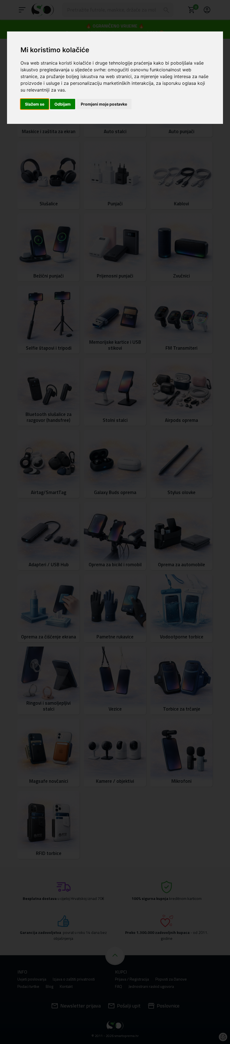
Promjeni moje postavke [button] (104, 104)
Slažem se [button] (34, 104)
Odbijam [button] (62, 104)
